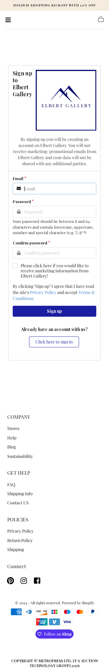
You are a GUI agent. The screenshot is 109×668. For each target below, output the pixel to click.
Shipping (15, 549)
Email (18, 178)
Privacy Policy (43, 292)
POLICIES (17, 519)
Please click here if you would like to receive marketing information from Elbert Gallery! (55, 270)
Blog (11, 447)
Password (22, 201)
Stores (13, 428)
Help (11, 438)
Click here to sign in (54, 342)
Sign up (54, 311)
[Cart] (100, 21)
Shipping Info (20, 493)
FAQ (11, 484)
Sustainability (20, 456)
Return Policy (20, 540)
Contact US (18, 503)
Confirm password (30, 242)
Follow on (58, 633)
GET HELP (18, 472)
